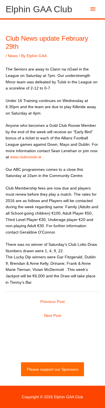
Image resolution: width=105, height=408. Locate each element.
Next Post (52, 316)
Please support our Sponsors (52, 369)
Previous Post (52, 302)
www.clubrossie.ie (25, 157)
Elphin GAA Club (39, 9)
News (13, 56)
